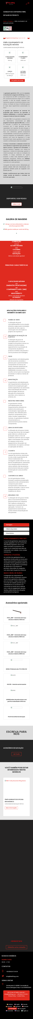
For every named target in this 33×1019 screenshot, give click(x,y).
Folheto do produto (11, 529)
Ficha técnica (10, 533)
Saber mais (16, 204)
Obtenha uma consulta (16, 947)
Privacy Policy (12, 996)
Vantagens (9, 525)
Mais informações (11, 808)
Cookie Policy (21, 996)
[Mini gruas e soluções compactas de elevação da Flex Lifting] (16, 38)
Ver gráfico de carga (17, 80)
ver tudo (16, 754)
